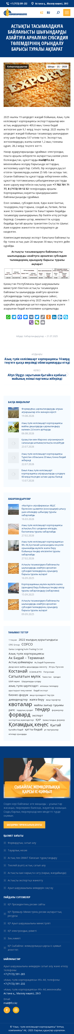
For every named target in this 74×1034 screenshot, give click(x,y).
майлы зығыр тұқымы (49, 705)
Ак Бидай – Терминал (26, 658)
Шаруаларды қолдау (31, 681)
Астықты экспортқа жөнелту (25, 880)
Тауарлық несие (17, 850)
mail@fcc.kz (10, 1003)
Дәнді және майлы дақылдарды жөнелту (28, 667)
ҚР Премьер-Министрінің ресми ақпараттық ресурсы (35, 913)
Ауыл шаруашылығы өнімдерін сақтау (30, 888)
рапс (12, 710)
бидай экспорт (41, 690)
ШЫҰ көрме (14, 681)
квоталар (20, 704)
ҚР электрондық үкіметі (22, 930)
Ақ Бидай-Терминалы (44, 662)
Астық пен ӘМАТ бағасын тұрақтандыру (32, 857)
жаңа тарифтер (53, 700)
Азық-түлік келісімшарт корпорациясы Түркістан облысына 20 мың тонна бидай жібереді (44, 457)
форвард (19, 714)
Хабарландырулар (17, 66)
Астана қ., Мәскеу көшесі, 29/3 (22, 993)
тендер (42, 709)
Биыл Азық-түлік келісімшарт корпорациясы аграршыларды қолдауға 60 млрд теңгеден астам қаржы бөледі (43, 473)
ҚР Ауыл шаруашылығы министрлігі (29, 923)
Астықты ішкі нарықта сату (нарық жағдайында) (37, 873)
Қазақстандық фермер (54, 720)
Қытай (55, 725)
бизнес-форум (18, 695)
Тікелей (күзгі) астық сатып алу (27, 865)
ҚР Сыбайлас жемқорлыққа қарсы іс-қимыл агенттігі (34, 947)
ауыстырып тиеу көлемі (20, 690)
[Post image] (13, 412)
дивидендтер (18, 699)
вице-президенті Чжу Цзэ (42, 695)
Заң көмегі (14, 938)
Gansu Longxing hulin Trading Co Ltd (26, 649)
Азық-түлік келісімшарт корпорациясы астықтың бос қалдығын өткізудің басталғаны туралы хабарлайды (42, 528)
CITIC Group (14, 645)
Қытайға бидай (16, 729)
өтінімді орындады (18, 734)
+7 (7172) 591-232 (14, 983)
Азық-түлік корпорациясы (26, 653)
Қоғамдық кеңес (28, 724)
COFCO (27, 644)
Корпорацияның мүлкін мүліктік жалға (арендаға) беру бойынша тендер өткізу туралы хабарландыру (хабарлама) (43, 587)
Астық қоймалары (21, 662)
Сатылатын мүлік (25, 676)
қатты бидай (33, 729)
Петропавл (48, 672)
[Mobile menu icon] (66, 12)
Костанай (18, 671)
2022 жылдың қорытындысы (38, 639)
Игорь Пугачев (56, 667)
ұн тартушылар (51, 729)
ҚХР (38, 719)
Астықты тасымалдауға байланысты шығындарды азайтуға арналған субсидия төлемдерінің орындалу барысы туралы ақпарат (40, 569)
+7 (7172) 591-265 (14, 974)
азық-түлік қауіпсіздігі (23, 685)
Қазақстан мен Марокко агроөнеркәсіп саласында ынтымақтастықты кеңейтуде (43, 441)
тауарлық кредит (25, 710)
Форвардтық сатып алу (22, 842)
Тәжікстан (47, 677)
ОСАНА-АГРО (35, 672)
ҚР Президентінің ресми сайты (26, 904)
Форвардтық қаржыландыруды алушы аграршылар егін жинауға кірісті (42, 410)
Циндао (57, 677)
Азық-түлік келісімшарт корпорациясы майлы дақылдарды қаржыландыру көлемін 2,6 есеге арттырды (42, 426)
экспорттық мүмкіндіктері (21, 720)
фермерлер (57, 710)
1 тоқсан (13, 640)
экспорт (37, 715)
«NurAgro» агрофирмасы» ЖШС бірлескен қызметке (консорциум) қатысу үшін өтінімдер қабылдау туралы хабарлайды (44, 510)
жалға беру (36, 699)
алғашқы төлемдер (49, 686)
